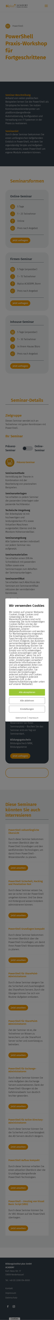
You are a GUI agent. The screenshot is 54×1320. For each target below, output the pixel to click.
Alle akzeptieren (27, 692)
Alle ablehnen (27, 700)
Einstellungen (27, 709)
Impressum (33, 718)
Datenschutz (21, 718)
